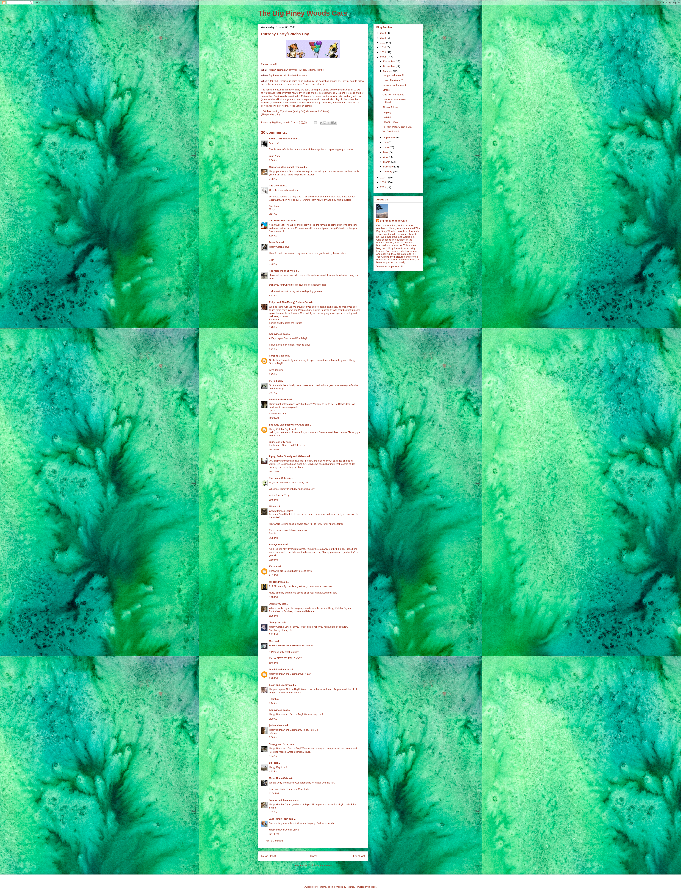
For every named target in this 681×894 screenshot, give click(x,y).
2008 (383, 57)
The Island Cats (277, 478)
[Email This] (321, 123)
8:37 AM (273, 295)
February (388, 166)
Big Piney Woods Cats (393, 220)
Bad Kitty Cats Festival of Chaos (286, 424)
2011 (383, 42)
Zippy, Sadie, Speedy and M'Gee (286, 456)
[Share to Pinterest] (335, 123)
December (389, 61)
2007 (383, 177)
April (386, 157)
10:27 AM (274, 471)
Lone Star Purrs (277, 399)
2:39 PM (273, 559)
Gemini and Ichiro (279, 669)
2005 (383, 187)
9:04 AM (273, 756)
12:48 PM (274, 834)
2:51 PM (273, 575)
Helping (387, 112)
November (389, 66)
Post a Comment (274, 840)
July (385, 142)
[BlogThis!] (325, 123)
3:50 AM (273, 719)
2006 (383, 182)
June (386, 147)
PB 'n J (273, 381)
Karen (272, 566)
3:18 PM (273, 597)
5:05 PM (273, 615)
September (389, 137)
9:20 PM (273, 678)
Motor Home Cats (278, 778)
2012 (383, 37)
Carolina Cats (276, 355)
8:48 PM (273, 662)
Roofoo (350, 886)
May (386, 152)
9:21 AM (273, 349)
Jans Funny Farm (278, 819)
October (388, 71)
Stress (386, 89)
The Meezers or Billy (280, 270)
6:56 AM (273, 160)
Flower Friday (390, 107)
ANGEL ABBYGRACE (280, 138)
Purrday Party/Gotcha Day (397, 126)
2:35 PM (273, 538)
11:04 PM (274, 793)
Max (271, 641)
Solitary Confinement (394, 85)
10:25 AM (274, 449)
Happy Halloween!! (393, 75)
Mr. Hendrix (275, 582)
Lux (271, 762)
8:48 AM (273, 327)
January (388, 171)
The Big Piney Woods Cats (302, 13)
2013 (383, 32)
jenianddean (276, 725)
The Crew (274, 185)
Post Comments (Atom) (320, 865)
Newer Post (268, 856)
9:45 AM (273, 374)
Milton (272, 506)
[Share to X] (328, 123)
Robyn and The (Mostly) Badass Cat (288, 302)
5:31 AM (273, 812)
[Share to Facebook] (332, 123)
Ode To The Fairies (393, 94)
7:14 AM (273, 214)
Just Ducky (275, 603)
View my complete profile (390, 266)
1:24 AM (273, 703)
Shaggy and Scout (279, 744)
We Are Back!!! (391, 131)
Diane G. (273, 242)
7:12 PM (273, 634)
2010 (383, 47)
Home (314, 856)
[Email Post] (315, 122)
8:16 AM (273, 235)
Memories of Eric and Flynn (284, 167)
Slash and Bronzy (279, 685)
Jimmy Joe (275, 622)
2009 (383, 52)
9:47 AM (273, 393)
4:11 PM (273, 771)
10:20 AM (274, 418)
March (387, 161)
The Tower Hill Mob (279, 220)
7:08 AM (273, 179)
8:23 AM (273, 264)
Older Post (358, 856)
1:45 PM (273, 499)
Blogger (372, 886)
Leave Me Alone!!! (393, 80)
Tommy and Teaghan (280, 800)
